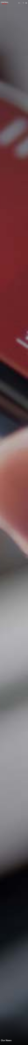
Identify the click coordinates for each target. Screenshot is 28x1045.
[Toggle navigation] (25, 3)
